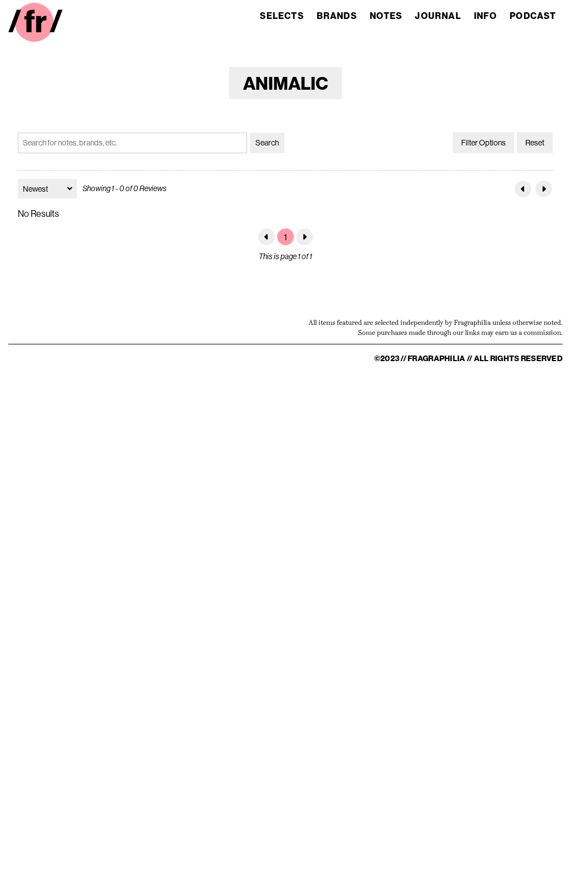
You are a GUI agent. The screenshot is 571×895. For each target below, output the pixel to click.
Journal (438, 15)
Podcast (533, 15)
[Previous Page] (523, 189)
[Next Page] (543, 189)
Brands (337, 15)
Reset (534, 143)
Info (485, 15)
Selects (281, 15)
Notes (386, 15)
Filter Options (483, 143)
